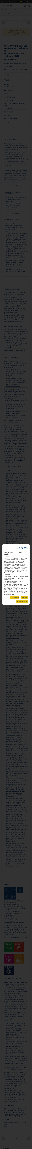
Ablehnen (24, 597)
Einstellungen (15, 597)
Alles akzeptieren (22, 601)
